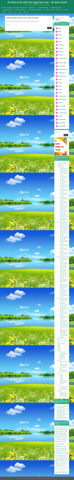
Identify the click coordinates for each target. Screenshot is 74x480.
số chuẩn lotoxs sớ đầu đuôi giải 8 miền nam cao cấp (64, 322)
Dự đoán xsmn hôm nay (7, 9)
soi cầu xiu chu (64, 464)
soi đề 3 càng (64, 471)
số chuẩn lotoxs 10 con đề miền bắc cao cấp (64, 186)
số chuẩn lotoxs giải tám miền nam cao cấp (64, 313)
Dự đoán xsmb (31, 7)
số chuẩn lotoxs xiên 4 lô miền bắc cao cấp (64, 254)
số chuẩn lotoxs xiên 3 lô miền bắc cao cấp (64, 250)
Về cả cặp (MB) (61, 66)
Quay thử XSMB (61, 119)
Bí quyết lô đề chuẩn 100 (21, 9)
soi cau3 (59, 437)
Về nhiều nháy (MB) (62, 69)
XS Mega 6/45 (61, 45)
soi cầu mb (60, 456)
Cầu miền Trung (62, 76)
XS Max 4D (60, 48)
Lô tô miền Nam (62, 109)
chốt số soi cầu (63, 427)
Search (57, 19)
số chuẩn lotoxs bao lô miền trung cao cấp (64, 259)
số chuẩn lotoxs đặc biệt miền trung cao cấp (63, 268)
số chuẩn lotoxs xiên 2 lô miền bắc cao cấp (64, 246)
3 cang (57, 427)
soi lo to (64, 467)
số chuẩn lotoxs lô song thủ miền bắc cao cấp (64, 241)
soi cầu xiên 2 (58, 465)
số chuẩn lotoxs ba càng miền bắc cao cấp (64, 203)
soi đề (61, 471)
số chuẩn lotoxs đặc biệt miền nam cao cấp (64, 309)
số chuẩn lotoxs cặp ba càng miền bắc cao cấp (64, 207)
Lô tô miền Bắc (61, 106)
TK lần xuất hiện (62, 99)
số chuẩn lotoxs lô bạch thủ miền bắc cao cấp (64, 233)
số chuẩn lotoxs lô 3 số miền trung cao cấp (64, 276)
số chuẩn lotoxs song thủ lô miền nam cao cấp (63, 331)
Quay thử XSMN (62, 126)
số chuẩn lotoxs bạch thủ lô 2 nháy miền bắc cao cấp (64, 170)
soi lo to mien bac (59, 468)
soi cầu (57, 452)
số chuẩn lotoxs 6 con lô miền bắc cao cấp (64, 195)
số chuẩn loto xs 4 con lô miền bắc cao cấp (64, 190)
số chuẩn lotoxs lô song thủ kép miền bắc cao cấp (64, 237)
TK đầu (60, 89)
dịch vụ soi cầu (59, 429)
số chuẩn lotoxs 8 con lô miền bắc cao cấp (64, 199)
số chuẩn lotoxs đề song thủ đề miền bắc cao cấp (64, 225)
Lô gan (60, 79)
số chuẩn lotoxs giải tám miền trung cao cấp (63, 272)
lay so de (62, 436)
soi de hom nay (64, 465)
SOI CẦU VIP (63, 450)
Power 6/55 (60, 51)
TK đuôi (60, 92)
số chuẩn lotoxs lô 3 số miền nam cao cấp (64, 317)
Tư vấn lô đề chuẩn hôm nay (35, 9)
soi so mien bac (57, 471)
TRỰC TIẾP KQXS (47, 9)
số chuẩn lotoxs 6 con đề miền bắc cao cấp (64, 178)
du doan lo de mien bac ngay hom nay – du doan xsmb (14, 7)
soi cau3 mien (64, 437)
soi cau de (61, 439)
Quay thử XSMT (62, 122)
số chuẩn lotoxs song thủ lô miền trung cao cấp (63, 291)
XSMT (61, 9)
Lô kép (60, 86)
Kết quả (66, 9)
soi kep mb (57, 467)
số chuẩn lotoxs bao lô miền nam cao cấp (63, 301)
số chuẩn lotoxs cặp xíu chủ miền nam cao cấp (63, 305)
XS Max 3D (60, 55)
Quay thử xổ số (63, 392)
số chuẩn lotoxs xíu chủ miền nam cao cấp (64, 335)
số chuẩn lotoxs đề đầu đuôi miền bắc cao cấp (63, 219)
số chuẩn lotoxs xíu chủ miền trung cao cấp (64, 295)
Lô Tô (20, 12)
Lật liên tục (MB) (62, 62)
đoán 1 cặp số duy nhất (61, 472)
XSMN (57, 9)
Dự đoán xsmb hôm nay (42, 7)
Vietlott (4, 12)
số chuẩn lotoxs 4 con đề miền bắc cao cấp (64, 174)
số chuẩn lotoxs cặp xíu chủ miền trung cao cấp (63, 264)
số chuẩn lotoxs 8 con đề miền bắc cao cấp (64, 182)
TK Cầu (10, 12)
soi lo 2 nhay (61, 467)
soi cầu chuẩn (58, 453)
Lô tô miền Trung (62, 112)
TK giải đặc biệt (62, 96)
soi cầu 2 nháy (64, 452)
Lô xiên (60, 82)
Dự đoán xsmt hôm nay (55, 7)
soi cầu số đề (61, 462)
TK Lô (15, 12)
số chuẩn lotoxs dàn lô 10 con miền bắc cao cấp (64, 211)
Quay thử (26, 12)
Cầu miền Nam (61, 72)
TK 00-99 (60, 102)
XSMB (53, 9)
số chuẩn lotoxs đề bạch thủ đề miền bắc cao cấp (64, 215)
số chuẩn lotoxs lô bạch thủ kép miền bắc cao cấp (64, 229)
